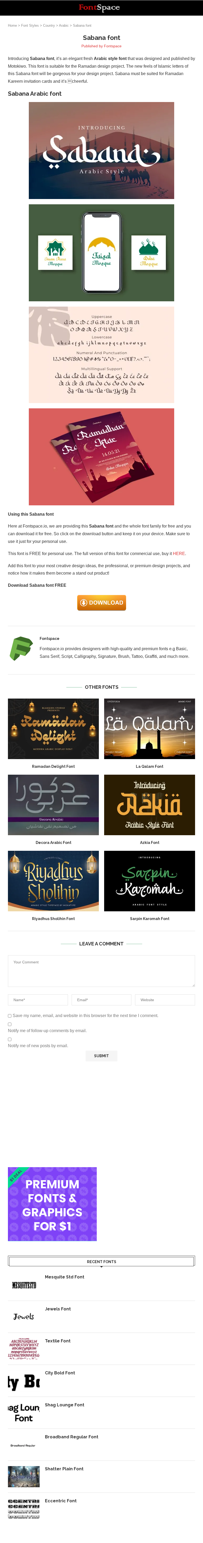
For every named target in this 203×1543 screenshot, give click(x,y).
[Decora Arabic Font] (53, 805)
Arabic (64, 25)
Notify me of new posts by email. (38, 1045)
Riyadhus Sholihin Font (53, 919)
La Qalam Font (149, 766)
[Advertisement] (101, 1114)
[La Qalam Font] (149, 729)
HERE (179, 553)
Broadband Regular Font (71, 1436)
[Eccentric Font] (24, 1508)
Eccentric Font (61, 1500)
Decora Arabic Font (53, 842)
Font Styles (30, 25)
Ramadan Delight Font (53, 766)
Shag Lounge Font (64, 1404)
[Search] (192, 8)
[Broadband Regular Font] (24, 1444)
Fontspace (113, 46)
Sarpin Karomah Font (149, 919)
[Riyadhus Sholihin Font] (53, 881)
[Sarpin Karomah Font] (149, 881)
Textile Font (58, 1340)
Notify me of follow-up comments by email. (47, 1030)
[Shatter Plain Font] (24, 1476)
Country (49, 25)
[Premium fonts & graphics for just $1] (52, 1170)
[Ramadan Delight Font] (53, 729)
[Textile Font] (24, 1348)
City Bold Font (60, 1372)
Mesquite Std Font (64, 1276)
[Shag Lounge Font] (24, 1412)
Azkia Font (149, 842)
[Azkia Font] (149, 805)
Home (12, 25)
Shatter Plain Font (64, 1468)
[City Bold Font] (24, 1380)
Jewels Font (58, 1308)
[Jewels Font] (24, 1316)
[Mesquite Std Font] (24, 1284)
